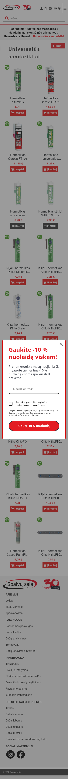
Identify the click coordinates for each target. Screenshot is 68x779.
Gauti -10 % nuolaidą (34, 426)
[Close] (61, 344)
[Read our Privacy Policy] (57, 411)
